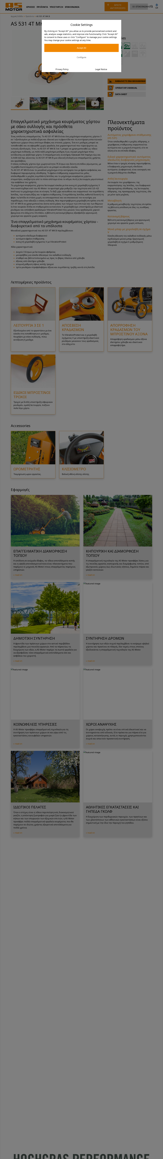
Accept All (81, 47)
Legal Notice (101, 69)
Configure (81, 57)
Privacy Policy (62, 69)
